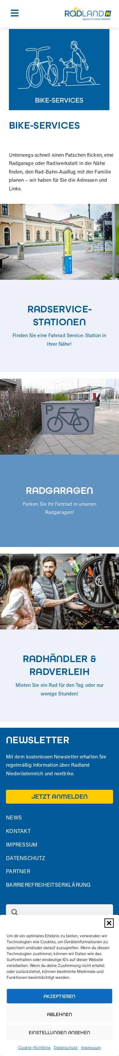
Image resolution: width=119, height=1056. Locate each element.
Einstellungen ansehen (59, 1033)
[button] (109, 923)
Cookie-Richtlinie (34, 1047)
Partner (18, 872)
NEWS (14, 818)
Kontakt (18, 831)
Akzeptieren (59, 996)
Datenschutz (66, 1047)
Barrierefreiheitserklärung (48, 885)
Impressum (91, 1047)
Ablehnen (59, 1014)
